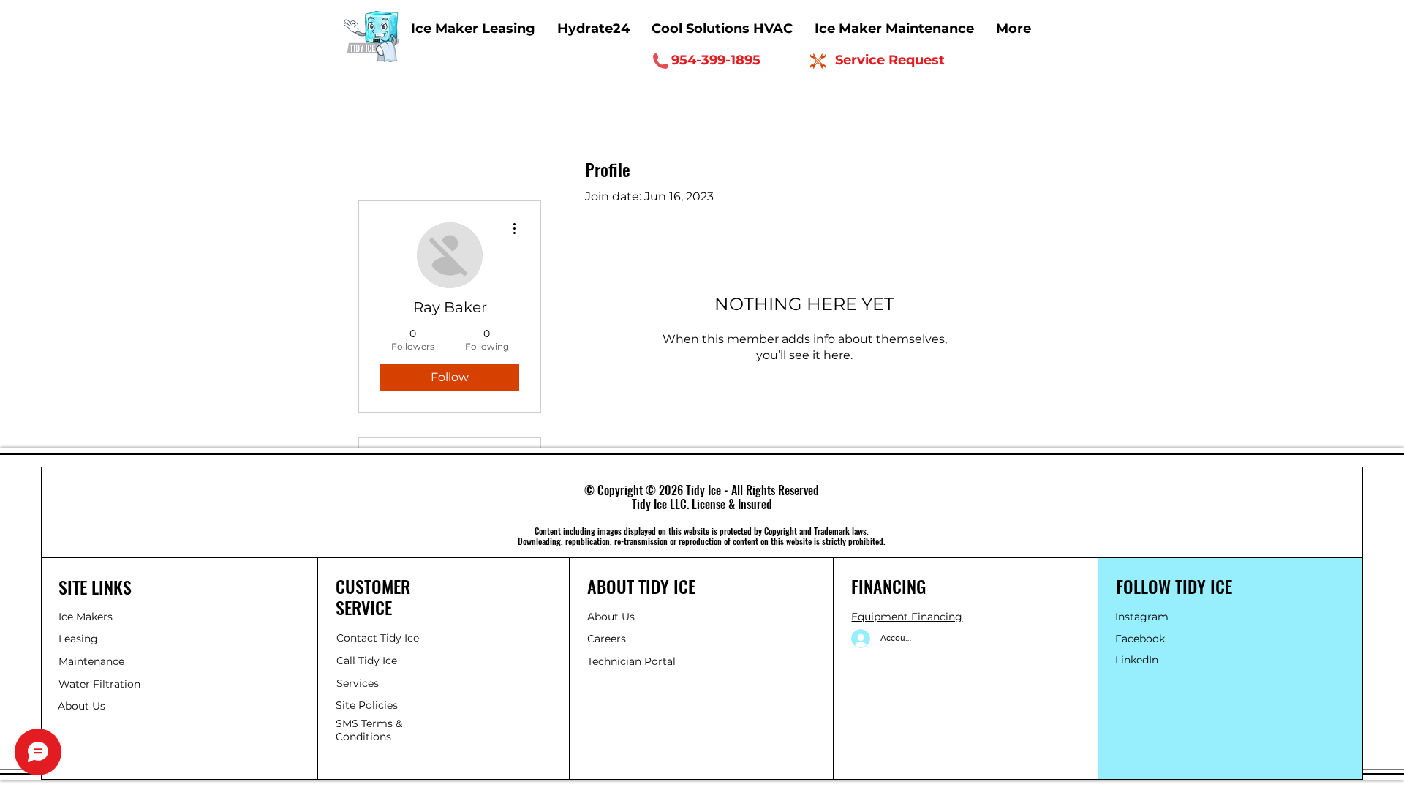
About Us (611, 616)
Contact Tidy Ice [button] (377, 637)
